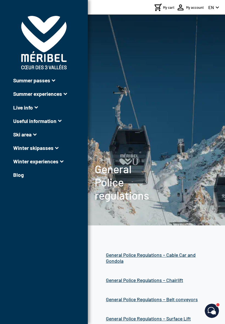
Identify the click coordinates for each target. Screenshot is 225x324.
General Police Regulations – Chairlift (144, 280)
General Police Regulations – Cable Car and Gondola (151, 258)
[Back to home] (43, 42)
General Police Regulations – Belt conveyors (152, 299)
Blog (18, 175)
